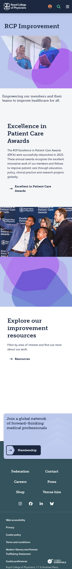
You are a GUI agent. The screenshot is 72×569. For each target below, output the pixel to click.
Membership (27, 450)
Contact (51, 471)
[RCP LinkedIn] (41, 504)
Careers (20, 482)
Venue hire (52, 492)
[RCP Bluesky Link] (52, 504)
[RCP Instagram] (20, 504)
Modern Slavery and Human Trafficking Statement (22, 551)
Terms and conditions (18, 542)
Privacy (10, 527)
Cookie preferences (16, 561)
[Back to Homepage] (18, 6)
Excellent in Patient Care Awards (33, 189)
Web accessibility (15, 520)
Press (51, 482)
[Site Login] (49, 6)
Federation (20, 471)
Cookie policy (13, 534)
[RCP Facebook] (30, 504)
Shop (20, 492)
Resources (22, 359)
